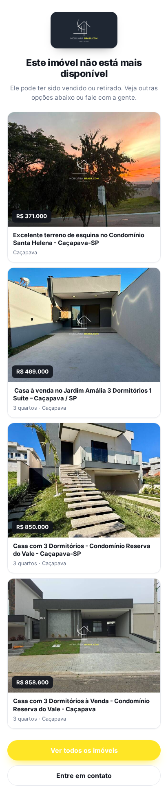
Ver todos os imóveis (84, 750)
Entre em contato (84, 775)
